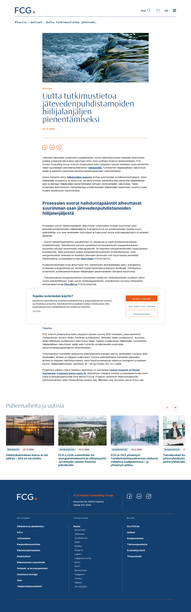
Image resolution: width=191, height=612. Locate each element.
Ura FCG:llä (133, 526)
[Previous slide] (167, 407)
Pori (77, 566)
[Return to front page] (25, 12)
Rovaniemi (81, 570)
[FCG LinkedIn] (139, 497)
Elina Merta (71, 284)
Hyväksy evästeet (142, 298)
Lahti (78, 554)
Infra (20, 532)
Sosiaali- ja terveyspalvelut (32, 568)
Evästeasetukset (141, 313)
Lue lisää (36, 311)
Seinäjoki (81, 586)
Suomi (76, 526)
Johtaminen (23, 538)
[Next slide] (175, 407)
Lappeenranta (83, 558)
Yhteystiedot (134, 556)
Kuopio (79, 550)
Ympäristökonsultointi (29, 586)
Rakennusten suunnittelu (31, 562)
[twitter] (59, 149)
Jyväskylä (81, 538)
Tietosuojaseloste (137, 544)
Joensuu (79, 534)
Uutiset (131, 532)
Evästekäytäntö (136, 550)
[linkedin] (51, 149)
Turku (78, 578)
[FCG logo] (27, 499)
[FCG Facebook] (129, 497)
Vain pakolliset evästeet (141, 306)
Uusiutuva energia (27, 574)
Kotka (78, 546)
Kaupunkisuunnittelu (28, 544)
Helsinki (80, 530)
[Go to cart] (158, 10)
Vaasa (78, 582)
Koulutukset (23, 556)
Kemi (77, 542)
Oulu (77, 562)
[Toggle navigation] (174, 10)
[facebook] (44, 149)
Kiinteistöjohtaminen (28, 550)
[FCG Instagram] (148, 497)
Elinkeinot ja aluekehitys (30, 526)
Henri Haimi (87, 258)
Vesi (19, 580)
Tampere (79, 574)
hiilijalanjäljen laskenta (79, 177)
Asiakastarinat (135, 538)
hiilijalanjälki (95, 167)
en (166, 10)
